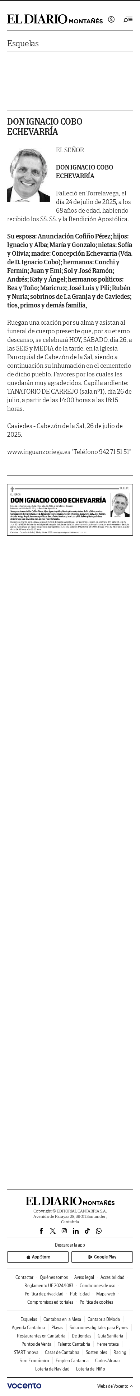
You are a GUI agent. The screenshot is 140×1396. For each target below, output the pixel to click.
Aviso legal (84, 1277)
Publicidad (80, 1294)
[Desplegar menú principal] (128, 19)
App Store (41, 1257)
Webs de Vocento (113, 1386)
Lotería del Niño (90, 1369)
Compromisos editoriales (50, 1302)
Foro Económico (34, 1360)
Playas (57, 1327)
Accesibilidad (113, 1277)
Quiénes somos (54, 1277)
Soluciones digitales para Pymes (99, 1327)
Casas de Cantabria (62, 1352)
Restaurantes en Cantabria (41, 1336)
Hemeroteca (108, 1344)
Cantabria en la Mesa (62, 1319)
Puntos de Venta (36, 1344)
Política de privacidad (44, 1294)
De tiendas (81, 1336)
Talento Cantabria (74, 1344)
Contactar (24, 1277)
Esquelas (23, 43)
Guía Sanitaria (110, 1336)
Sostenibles (96, 1352)
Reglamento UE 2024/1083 (48, 1285)
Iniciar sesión (111, 19)
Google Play (105, 1257)
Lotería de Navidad (52, 1369)
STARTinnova (26, 1352)
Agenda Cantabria (28, 1327)
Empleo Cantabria (72, 1360)
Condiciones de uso (98, 1285)
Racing (119, 1352)
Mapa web (105, 1294)
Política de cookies (96, 1302)
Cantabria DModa (104, 1319)
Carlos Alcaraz (108, 1360)
